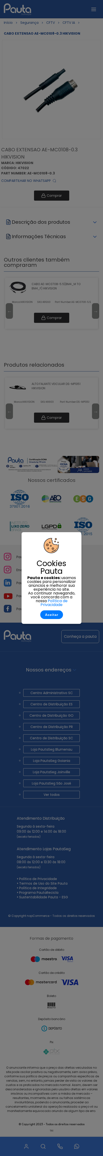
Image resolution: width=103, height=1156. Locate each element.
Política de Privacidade (54, 602)
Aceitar (51, 615)
